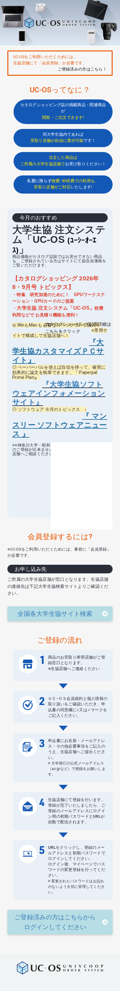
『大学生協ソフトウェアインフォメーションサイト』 (58, 393)
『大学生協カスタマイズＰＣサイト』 (58, 351)
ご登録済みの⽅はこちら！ (82, 69)
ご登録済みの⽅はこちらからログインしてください (55, 922)
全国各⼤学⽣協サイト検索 (55, 613)
